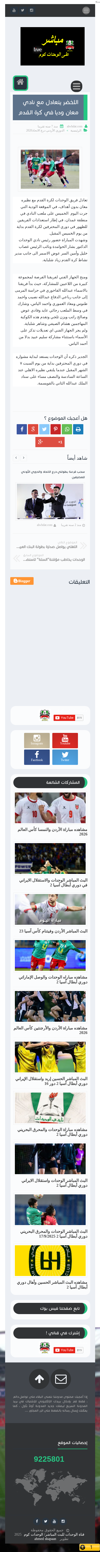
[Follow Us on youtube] (54, 1521)
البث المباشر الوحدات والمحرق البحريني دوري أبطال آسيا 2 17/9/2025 (53, 1233)
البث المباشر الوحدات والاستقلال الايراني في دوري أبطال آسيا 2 (53, 882)
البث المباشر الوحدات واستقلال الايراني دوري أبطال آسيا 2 (54, 1182)
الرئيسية (76, 130)
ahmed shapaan (45, 1539)
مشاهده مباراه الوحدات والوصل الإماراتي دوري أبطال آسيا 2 (53, 979)
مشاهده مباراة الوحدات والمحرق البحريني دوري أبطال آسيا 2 (52, 1132)
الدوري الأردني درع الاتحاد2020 (45, 130)
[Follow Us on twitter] (45, 1521)
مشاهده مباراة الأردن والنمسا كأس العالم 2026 (52, 831)
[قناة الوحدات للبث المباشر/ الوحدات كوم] (53, 64)
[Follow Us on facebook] (37, 1521)
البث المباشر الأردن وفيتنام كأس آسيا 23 (53, 931)
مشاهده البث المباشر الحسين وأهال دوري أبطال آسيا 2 (52, 1284)
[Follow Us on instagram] (63, 1521)
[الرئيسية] (20, 83)
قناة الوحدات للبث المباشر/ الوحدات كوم (54, 1534)
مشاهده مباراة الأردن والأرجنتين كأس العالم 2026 (50, 1030)
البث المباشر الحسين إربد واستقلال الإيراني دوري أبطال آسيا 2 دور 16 (51, 1081)
